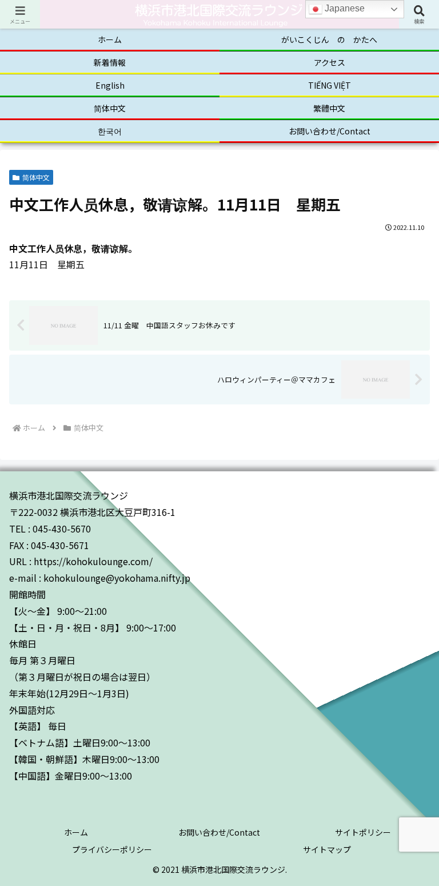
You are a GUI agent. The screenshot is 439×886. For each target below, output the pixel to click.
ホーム (76, 832)
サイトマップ (327, 849)
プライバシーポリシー (112, 849)
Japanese (343, 8)
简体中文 (36, 177)
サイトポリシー (363, 832)
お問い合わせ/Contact (219, 832)
